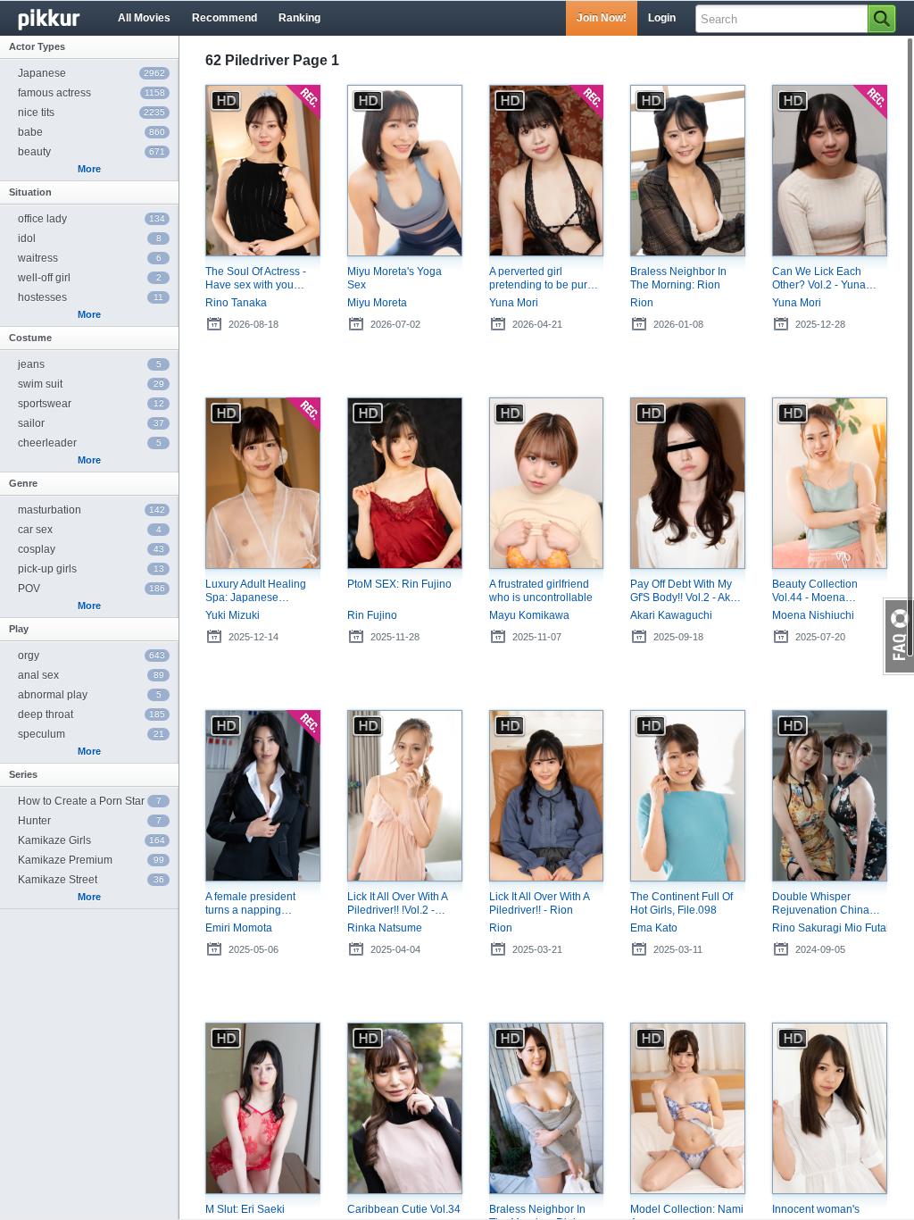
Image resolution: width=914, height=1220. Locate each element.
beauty (91, 152)
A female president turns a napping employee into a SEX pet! (256, 903)
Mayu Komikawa (529, 615)
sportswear (91, 403)
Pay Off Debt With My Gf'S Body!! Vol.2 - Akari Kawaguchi (686, 591)
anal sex (91, 675)
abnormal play (90, 695)
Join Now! (602, 18)
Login (662, 18)
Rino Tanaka (236, 303)
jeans (90, 364)
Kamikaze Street (91, 879)
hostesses (90, 297)
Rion (641, 303)
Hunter (90, 821)
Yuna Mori (513, 303)
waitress (90, 258)
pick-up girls (91, 569)
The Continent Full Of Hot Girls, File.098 (681, 903)
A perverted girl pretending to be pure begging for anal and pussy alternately (541, 278)
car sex (90, 529)
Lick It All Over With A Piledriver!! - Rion (539, 903)
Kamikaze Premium (91, 860)
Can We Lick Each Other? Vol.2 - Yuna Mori (819, 278)
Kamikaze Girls (91, 840)
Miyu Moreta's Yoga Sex (394, 278)
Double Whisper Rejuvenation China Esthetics (820, 903)
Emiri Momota (238, 928)
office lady (91, 219)
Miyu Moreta (377, 303)
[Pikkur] (62, 19)
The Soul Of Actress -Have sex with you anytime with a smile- (256, 278)
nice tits (91, 112)
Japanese (91, 73)
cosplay (91, 549)
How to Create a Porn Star (90, 801)
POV (91, 588)
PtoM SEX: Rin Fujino (399, 584)
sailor (91, 423)
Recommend (224, 18)
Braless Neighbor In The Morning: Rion (678, 278)
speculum (91, 734)
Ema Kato (653, 928)
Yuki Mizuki (232, 615)
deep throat (91, 714)
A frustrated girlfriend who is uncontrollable (541, 591)
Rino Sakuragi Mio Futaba (829, 928)
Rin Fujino (372, 615)
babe (91, 132)
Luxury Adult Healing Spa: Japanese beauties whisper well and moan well (258, 591)
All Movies (144, 18)
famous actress (91, 93)
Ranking (299, 18)
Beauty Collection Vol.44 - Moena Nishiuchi (815, 591)
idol (90, 238)
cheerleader (90, 443)
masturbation (91, 510)
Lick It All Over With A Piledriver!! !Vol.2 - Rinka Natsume (397, 903)
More (89, 168)
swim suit (91, 384)
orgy (91, 655)
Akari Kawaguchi (671, 615)
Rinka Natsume (384, 928)
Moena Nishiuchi (813, 615)
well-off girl (90, 278)
